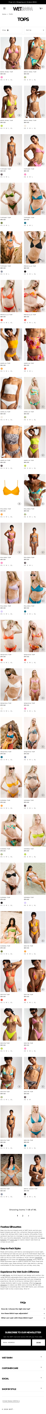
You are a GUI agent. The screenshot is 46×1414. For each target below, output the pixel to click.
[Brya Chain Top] (35, 1170)
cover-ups (13, 1240)
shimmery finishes (25, 1259)
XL (11, 80)
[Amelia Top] (11, 344)
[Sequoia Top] (11, 636)
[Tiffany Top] (11, 150)
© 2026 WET (8, 1409)
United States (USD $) (10, 1401)
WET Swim (6, 1275)
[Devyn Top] (35, 927)
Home (4, 14)
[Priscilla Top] (35, 247)
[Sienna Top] (11, 781)
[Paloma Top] (11, 490)
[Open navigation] (7, 8)
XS (1, 80)
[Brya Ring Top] (11, 53)
